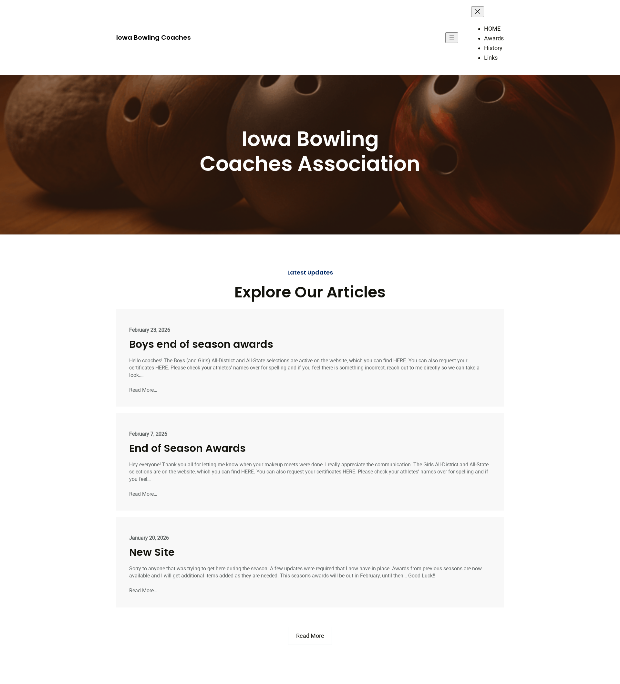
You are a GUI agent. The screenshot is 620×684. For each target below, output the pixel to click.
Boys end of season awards (201, 344)
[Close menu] (477, 11)
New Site (152, 552)
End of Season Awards (187, 448)
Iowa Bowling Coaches (153, 37)
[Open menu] (451, 37)
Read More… (143, 390)
